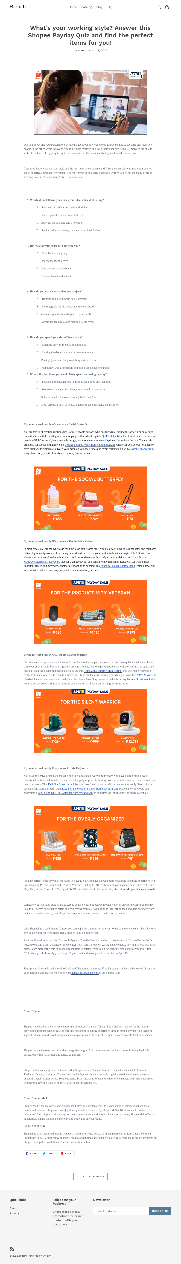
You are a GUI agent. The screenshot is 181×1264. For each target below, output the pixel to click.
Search (14, 1208)
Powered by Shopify (39, 1255)
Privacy (15, 1213)
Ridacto (23, 1255)
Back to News (93, 1176)
